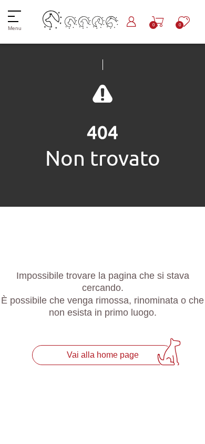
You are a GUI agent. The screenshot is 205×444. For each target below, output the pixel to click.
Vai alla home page (103, 354)
